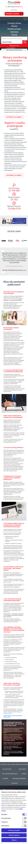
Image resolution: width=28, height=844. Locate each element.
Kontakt (15, 777)
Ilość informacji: (14, 189)
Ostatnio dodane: (14, 198)
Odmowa (14, 840)
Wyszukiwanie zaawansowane (14, 50)
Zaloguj (14, 10)
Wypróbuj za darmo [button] (14, 117)
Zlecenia (14, 26)
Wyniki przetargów (14, 29)
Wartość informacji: (14, 207)
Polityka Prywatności (10, 768)
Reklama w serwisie (19, 773)
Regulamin (22, 763)
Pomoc (24, 768)
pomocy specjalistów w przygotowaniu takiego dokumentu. (13, 747)
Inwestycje (14, 32)
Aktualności (7, 763)
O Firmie (5, 773)
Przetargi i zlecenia (14, 23)
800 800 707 (18, 7)
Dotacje (14, 35)
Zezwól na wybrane (14, 835)
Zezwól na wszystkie (14, 830)
